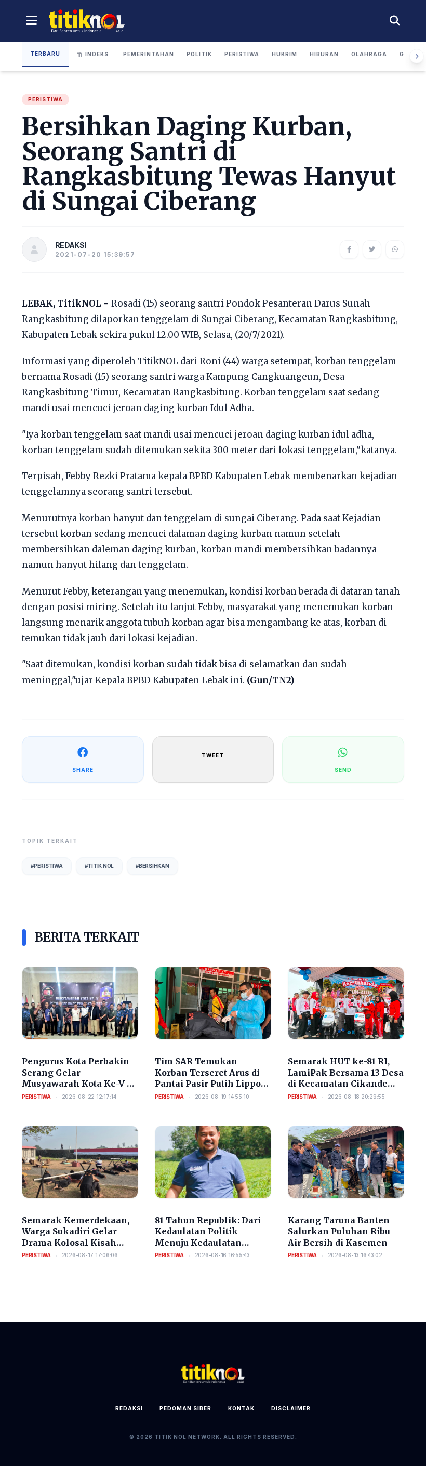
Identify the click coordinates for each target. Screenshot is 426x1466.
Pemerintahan (148, 54)
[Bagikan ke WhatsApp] (394, 249)
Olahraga (369, 54)
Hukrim (284, 54)
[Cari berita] (394, 20)
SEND (343, 770)
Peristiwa (241, 54)
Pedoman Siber (185, 1408)
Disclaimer (291, 1408)
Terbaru (45, 53)
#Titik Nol (99, 866)
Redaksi (129, 1408)
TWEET (213, 755)
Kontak (241, 1408)
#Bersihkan (152, 866)
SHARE (83, 770)
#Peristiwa (47, 866)
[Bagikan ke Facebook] (349, 249)
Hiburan (324, 54)
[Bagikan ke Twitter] (372, 249)
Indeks (97, 54)
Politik (199, 54)
